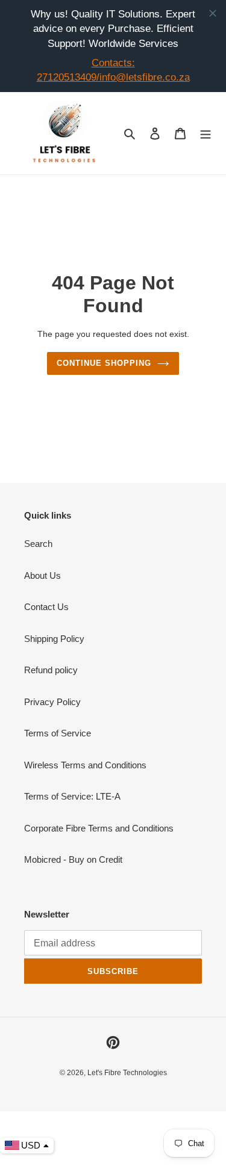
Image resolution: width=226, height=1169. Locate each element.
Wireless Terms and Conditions (85, 765)
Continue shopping (104, 363)
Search (38, 543)
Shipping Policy (54, 639)
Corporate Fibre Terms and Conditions (99, 828)
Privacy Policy (52, 702)
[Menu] (205, 134)
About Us (42, 575)
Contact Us (46, 607)
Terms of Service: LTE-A (72, 796)
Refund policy (51, 670)
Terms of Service (57, 733)
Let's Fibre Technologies (127, 1073)
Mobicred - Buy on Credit (73, 859)
